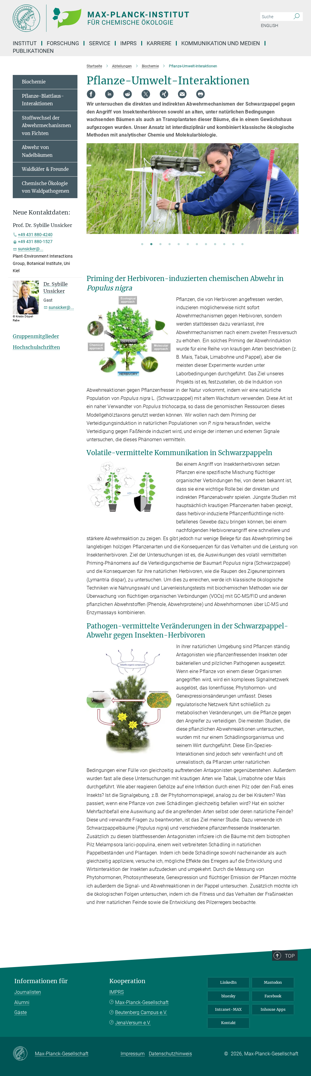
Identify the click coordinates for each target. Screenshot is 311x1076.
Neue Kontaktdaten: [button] (41, 212)
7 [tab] (197, 245)
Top (290, 956)
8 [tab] (206, 245)
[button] (166, 371)
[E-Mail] (182, 94)
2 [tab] (151, 245)
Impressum (133, 1054)
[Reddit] (127, 94)
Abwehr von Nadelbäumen (37, 151)
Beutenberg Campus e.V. (141, 1012)
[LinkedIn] (109, 94)
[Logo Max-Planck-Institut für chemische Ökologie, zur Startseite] (127, 18)
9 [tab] (215, 245)
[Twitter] (145, 94)
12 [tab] (242, 245)
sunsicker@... (30, 248)
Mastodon (273, 982)
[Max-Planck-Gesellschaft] (24, 1054)
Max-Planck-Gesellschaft (142, 1002)
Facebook (273, 996)
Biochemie (34, 82)
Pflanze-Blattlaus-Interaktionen (43, 100)
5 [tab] (179, 245)
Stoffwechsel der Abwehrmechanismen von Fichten (46, 125)
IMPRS (128, 43)
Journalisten (27, 992)
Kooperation (127, 981)
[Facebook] (91, 94)
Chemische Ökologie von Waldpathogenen (45, 187)
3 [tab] (160, 245)
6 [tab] (188, 245)
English (269, 25)
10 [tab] (224, 245)
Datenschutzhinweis (170, 1054)
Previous (91, 196)
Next (293, 196)
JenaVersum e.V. (133, 1023)
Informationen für (41, 981)
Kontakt (228, 1022)
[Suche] (296, 16)
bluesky (228, 996)
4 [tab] (169, 245)
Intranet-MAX (228, 1009)
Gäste (20, 1012)
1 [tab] (142, 245)
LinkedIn (228, 982)
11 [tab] (233, 245)
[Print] (200, 94)
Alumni (21, 1002)
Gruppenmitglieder (36, 336)
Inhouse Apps (273, 1009)
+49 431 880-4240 (35, 234)
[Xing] (164, 94)
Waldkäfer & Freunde (45, 169)
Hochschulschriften (36, 347)
